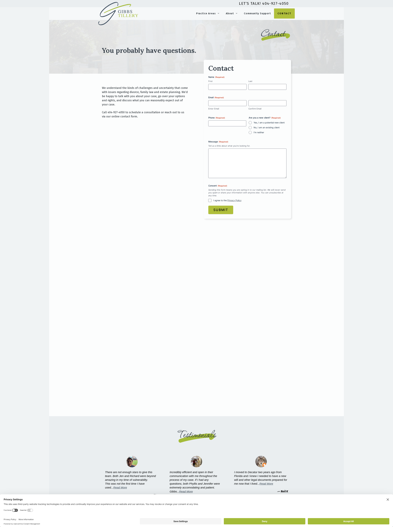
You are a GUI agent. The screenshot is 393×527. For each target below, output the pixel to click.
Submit (220, 210)
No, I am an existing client (267, 127)
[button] (219, 13)
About (230, 13)
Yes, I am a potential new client (269, 122)
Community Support (257, 13)
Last (250, 81)
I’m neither (259, 132)
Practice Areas (206, 13)
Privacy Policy (234, 200)
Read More (120, 487)
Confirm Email (254, 108)
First (210, 81)
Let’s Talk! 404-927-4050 (264, 3)
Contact (284, 13)
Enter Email (213, 108)
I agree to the (227, 200)
